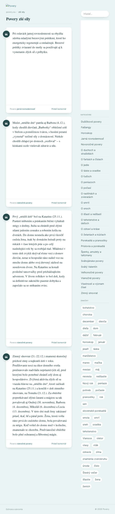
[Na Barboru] (39, 162)
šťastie (86, 479)
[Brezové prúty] (39, 70)
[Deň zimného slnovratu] (39, 399)
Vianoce (87, 438)
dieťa (85, 328)
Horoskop (86, 132)
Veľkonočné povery (92, 272)
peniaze (102, 383)
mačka (98, 362)
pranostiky (89, 397)
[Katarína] (39, 278)
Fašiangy (86, 127)
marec (86, 362)
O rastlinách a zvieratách (89, 195)
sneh (85, 424)
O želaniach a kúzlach (93, 234)
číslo (96, 465)
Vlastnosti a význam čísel (92, 285)
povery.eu (11, 12)
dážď (85, 335)
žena (97, 479)
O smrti (85, 202)
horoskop (88, 342)
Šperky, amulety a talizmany (91, 253)
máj (97, 369)
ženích (86, 486)
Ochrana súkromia (14, 509)
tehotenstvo (89, 431)
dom (95, 328)
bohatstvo (88, 307)
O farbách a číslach (92, 159)
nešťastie (101, 376)
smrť (96, 417)
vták (95, 445)
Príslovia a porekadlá (93, 246)
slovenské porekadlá (94, 410)
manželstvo (89, 355)
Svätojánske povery (92, 260)
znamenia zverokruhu (95, 458)
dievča (102, 321)
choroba (87, 314)
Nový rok (88, 383)
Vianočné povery (24, 203)
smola (86, 417)
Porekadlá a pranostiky (94, 240)
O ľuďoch (86, 176)
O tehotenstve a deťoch (90, 221)
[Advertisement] (95, 65)
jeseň (85, 348)
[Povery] (11, 5)
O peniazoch (88, 182)
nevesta (87, 376)
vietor (100, 438)
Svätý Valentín (89, 266)
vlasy (85, 445)
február (97, 335)
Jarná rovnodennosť (26, 109)
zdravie (87, 451)
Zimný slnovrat (89, 293)
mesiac (87, 369)
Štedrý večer (90, 472)
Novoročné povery (91, 144)
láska (96, 348)
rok (101, 397)
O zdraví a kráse (90, 228)
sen (85, 403)
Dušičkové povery (91, 121)
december (88, 321)
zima (98, 451)
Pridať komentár (59, 109)
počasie (100, 390)
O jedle (85, 164)
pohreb (87, 390)
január (101, 342)
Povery (106, 509)
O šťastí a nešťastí (91, 214)
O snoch (85, 208)
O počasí (86, 187)
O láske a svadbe (90, 170)
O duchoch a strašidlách (88, 152)
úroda (86, 465)
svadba (97, 424)
